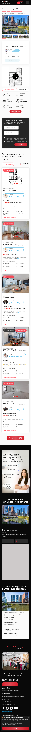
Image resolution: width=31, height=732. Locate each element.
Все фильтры (9, 164)
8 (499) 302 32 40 (10, 680)
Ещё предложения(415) (15, 438)
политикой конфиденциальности (13, 137)
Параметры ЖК (22, 89)
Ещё (20, 206)
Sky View (6, 200)
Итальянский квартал (9, 413)
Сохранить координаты (8, 541)
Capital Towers (7, 306)
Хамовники (9, 627)
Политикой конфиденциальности (19, 722)
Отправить (20, 144)
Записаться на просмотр (12, 60)
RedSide (5, 360)
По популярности (24, 165)
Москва (4, 3)
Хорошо (16, 728)
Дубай (8, 3)
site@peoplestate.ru (7, 711)
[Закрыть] (28, 717)
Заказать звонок (10, 684)
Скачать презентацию (15, 111)
